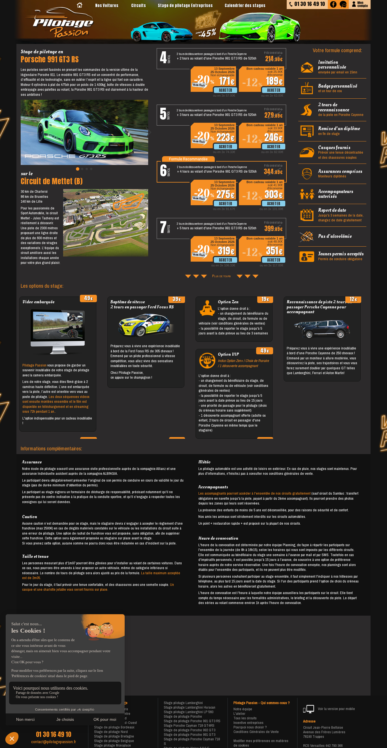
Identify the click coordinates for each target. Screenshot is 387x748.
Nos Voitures (106, 6)
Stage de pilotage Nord (111, 731)
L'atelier (239, 713)
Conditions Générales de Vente (256, 731)
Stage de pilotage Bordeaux (114, 727)
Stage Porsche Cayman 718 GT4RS (189, 725)
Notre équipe (242, 709)
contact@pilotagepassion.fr (53, 741)
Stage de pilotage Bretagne (114, 736)
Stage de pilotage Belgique (114, 741)
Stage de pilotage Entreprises (185, 6)
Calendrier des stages (245, 6)
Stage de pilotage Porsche (183, 716)
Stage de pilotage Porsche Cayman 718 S (192, 741)
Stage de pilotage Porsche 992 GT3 (189, 730)
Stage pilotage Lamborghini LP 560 (188, 712)
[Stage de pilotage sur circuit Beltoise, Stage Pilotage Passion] (60, 23)
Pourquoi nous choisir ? (250, 727)
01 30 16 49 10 (53, 734)
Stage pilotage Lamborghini (183, 703)
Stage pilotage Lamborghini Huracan (189, 707)
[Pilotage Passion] (79, 6)
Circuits (138, 6)
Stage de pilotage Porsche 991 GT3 (189, 734)
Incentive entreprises (248, 722)
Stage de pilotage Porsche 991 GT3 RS (192, 721)
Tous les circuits (245, 718)
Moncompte (362, 3)
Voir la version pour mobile (336, 708)
